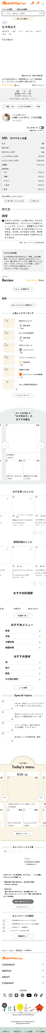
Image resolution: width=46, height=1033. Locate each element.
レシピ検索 (8, 9)
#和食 (4, 34)
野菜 (7, 673)
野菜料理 (19, 950)
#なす (21, 31)
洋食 (7, 636)
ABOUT (6, 977)
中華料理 (9, 641)
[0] (32, 3)
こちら (24, 268)
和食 (7, 630)
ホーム (4, 950)
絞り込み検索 (22, 19)
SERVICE (6, 971)
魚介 (7, 667)
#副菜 (37, 525)
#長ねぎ (38, 31)
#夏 (10, 34)
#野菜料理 (5, 31)
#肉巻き (15, 525)
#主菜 (14, 31)
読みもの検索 (22, 9)
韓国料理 (9, 647)
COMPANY (8, 983)
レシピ (11, 950)
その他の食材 (11, 678)
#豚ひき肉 (29, 31)
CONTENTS (8, 964)
